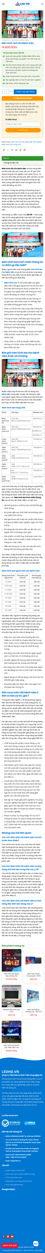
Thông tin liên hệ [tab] (10, 163)
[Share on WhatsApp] (4, 150)
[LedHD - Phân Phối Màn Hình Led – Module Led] (22, 4)
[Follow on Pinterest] (8, 1237)
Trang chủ (5, 40)
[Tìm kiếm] (42, 4)
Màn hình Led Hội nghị (20, 40)
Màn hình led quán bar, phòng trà (11, 975)
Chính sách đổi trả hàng (14, 1185)
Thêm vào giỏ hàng (25, 92)
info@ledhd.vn (15, 1161)
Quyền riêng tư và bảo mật (15, 1170)
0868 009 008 (10, 1246)
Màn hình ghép (35, 142)
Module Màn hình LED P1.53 (11, 1011)
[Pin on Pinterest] (20, 150)
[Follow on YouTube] (12, 1237)
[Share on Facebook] (8, 150)
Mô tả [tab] (6, 158)
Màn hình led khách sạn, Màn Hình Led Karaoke (11, 1047)
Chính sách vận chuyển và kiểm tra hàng (20, 1174)
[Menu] (3, 4)
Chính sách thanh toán (14, 1177)
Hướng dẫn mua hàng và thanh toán (19, 1181)
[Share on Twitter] (12, 150)
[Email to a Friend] (16, 150)
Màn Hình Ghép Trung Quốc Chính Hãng (33, 975)
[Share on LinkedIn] (25, 150)
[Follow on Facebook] (4, 1237)
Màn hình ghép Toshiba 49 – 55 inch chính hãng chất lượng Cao (33, 1011)
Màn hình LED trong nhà (11, 144)
